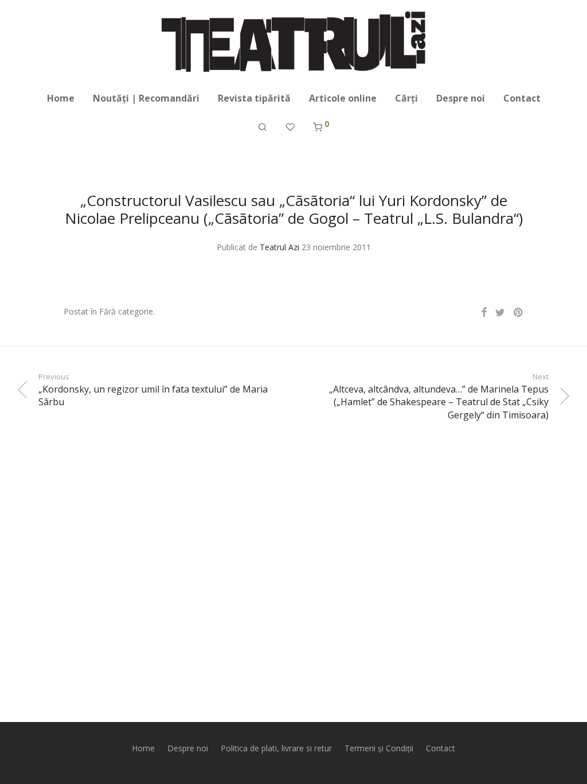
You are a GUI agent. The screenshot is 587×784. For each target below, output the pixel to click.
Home (61, 98)
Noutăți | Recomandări (146, 98)
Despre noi (460, 98)
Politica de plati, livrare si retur (276, 748)
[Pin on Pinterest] (519, 312)
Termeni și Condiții (379, 748)
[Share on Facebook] (484, 312)
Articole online (343, 98)
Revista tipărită (254, 98)
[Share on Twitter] (500, 312)
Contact (522, 98)
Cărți (406, 98)
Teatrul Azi (279, 247)
